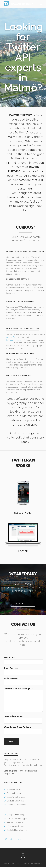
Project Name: (11, 678)
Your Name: (9, 657)
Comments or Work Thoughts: (18, 688)
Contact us (23, 603)
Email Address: (11, 668)
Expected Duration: (13, 716)
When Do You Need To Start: (17, 727)
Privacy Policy (6, 863)
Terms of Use (15, 863)
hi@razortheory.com (15, 340)
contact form (11, 337)
